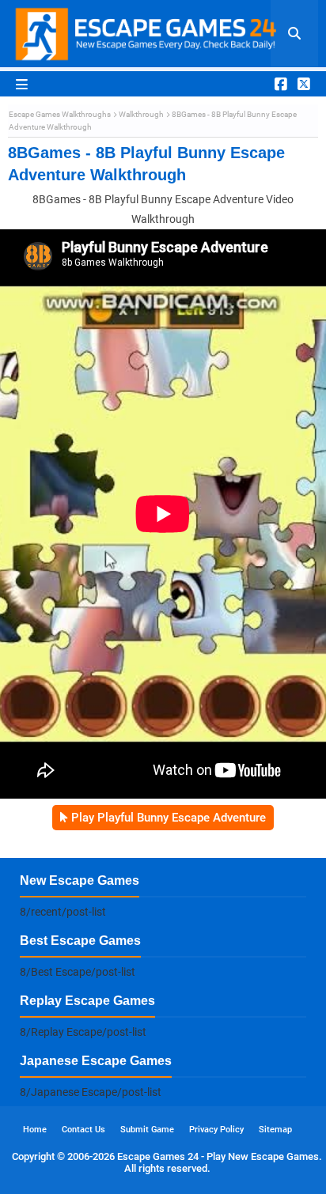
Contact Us (83, 1129)
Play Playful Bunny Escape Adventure (168, 817)
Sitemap (275, 1129)
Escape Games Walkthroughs (60, 114)
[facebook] (280, 83)
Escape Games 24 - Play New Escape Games (218, 1156)
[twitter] (301, 83)
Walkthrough (141, 114)
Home (35, 1129)
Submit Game (147, 1129)
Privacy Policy (216, 1129)
